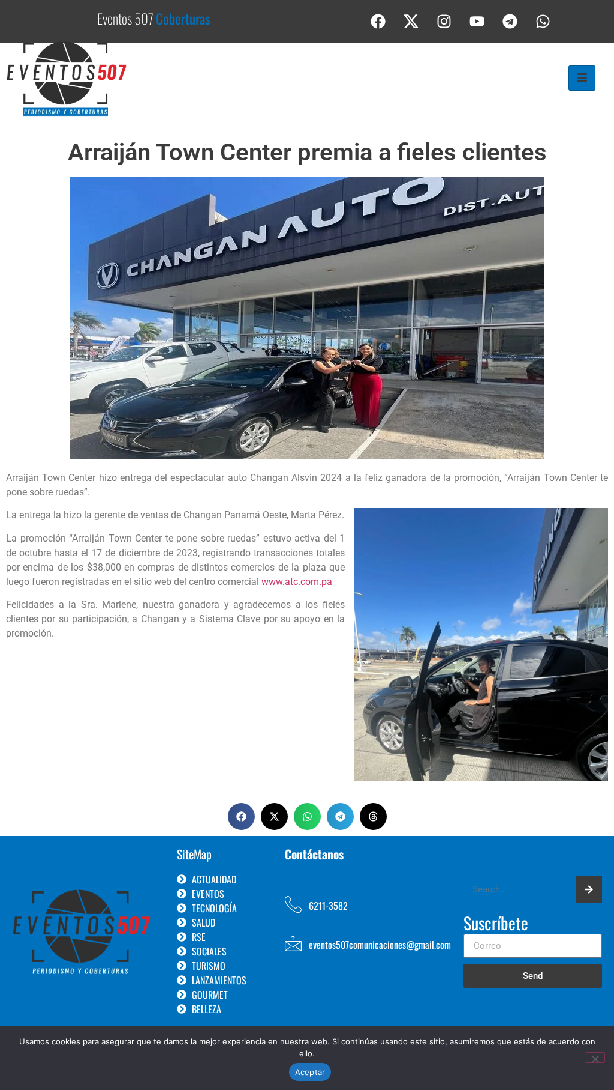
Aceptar (310, 1072)
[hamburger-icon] (581, 78)
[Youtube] (477, 21)
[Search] (589, 889)
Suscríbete (495, 924)
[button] (241, 816)
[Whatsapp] (543, 21)
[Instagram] (444, 21)
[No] (595, 1057)
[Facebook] (378, 21)
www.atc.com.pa (296, 581)
